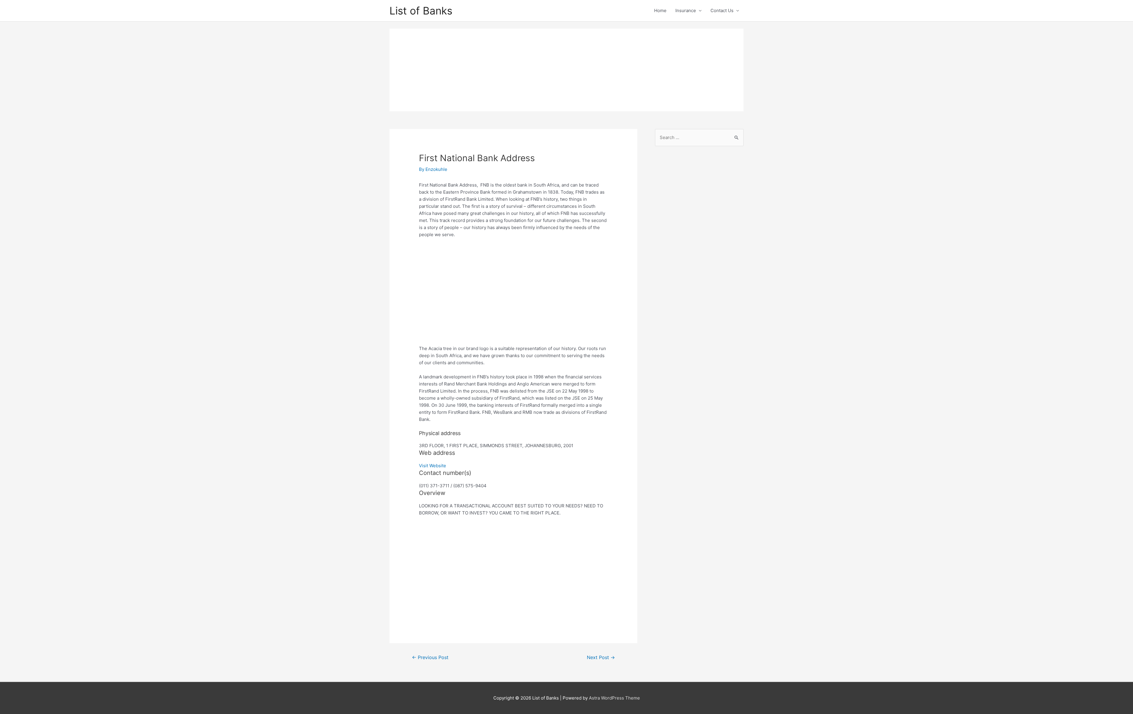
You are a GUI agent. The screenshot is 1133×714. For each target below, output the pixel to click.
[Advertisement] (566, 70)
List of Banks (420, 10)
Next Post (601, 657)
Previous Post (430, 657)
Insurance (685, 10)
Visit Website (432, 465)
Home (660, 10)
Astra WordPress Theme (614, 698)
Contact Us (721, 10)
